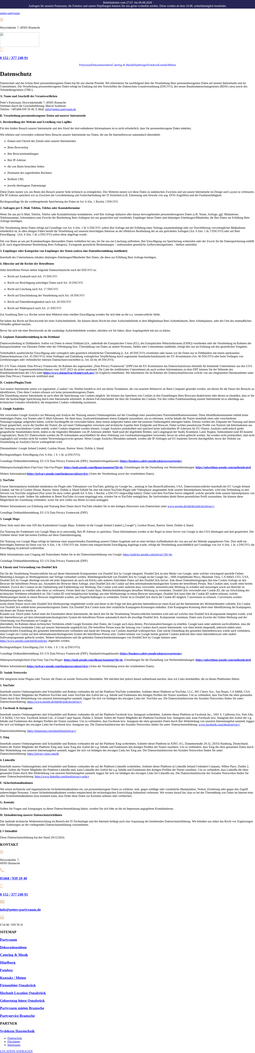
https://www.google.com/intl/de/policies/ (23, 640)
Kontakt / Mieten (13, 978)
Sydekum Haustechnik (17, 1031)
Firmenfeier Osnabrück (18, 985)
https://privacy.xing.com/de (43, 753)
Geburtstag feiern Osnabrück (22, 1001)
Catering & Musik (122, 65)
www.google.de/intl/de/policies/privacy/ (190, 506)
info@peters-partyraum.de (60, 109)
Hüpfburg (7, 962)
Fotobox (153, 65)
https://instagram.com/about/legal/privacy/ (51, 730)
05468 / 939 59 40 (13, 878)
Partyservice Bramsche (17, 1016)
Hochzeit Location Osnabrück (23, 993)
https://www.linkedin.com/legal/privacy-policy (62, 776)
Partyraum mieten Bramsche (22, 1008)
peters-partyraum (10, 13)
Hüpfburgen (140, 65)
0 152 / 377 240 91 (14, 58)
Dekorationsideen (101, 65)
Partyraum (85, 65)
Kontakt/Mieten (167, 65)
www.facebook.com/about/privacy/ (219, 724)
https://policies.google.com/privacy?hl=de (147, 554)
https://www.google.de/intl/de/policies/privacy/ (54, 701)
